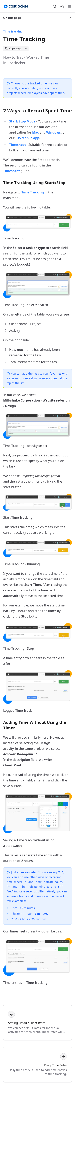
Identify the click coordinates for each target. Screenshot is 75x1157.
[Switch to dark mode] (62, 6)
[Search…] (54, 6)
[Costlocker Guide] (16, 6)
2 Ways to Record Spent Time (37, 110)
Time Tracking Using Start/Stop (34, 182)
